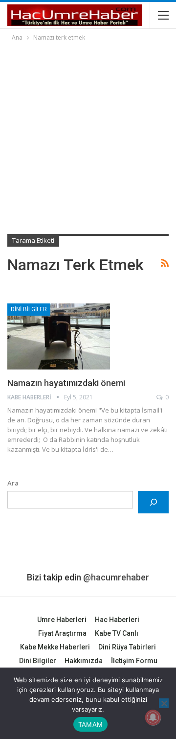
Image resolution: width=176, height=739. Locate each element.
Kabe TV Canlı (116, 633)
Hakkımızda (84, 661)
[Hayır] (164, 703)
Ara (13, 483)
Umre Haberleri (62, 620)
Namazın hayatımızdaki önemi (66, 383)
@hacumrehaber (116, 577)
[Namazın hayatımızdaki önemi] (58, 336)
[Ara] (153, 502)
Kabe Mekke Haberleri (55, 647)
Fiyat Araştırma (62, 633)
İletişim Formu (134, 661)
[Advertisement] (88, 136)
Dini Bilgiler (29, 309)
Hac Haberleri (117, 620)
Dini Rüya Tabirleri (127, 647)
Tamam (90, 724)
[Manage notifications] (153, 717)
